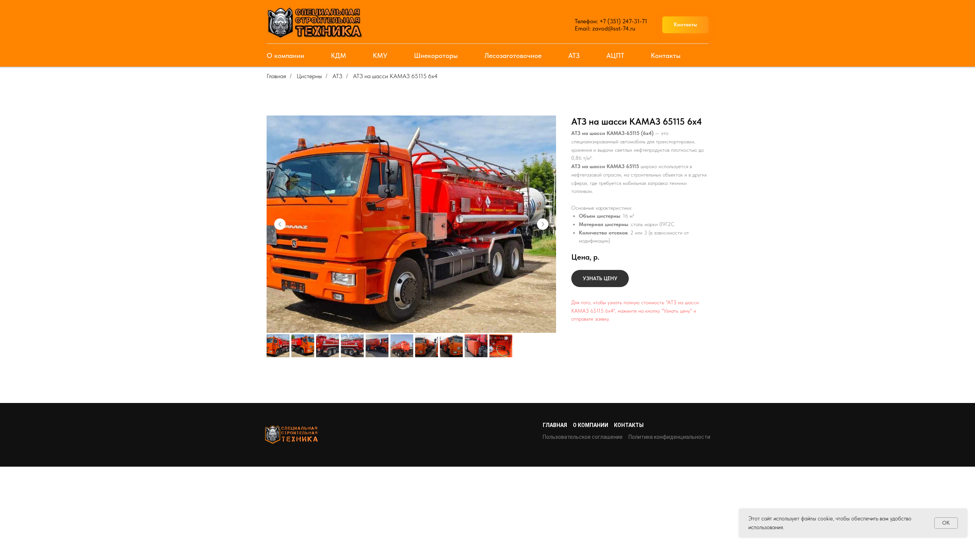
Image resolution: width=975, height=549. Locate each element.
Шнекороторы (436, 55)
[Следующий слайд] (542, 224)
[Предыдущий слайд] (280, 224)
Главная (276, 76)
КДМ (338, 55)
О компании (285, 55)
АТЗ (574, 55)
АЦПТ (615, 55)
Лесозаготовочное (513, 55)
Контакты (666, 55)
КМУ (380, 55)
